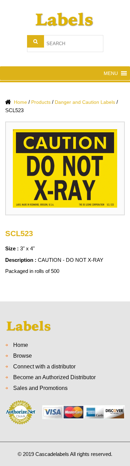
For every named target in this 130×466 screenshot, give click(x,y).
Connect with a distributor (44, 366)
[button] (111, 73)
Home (20, 345)
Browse (22, 356)
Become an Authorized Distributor (54, 377)
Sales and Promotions (40, 388)
